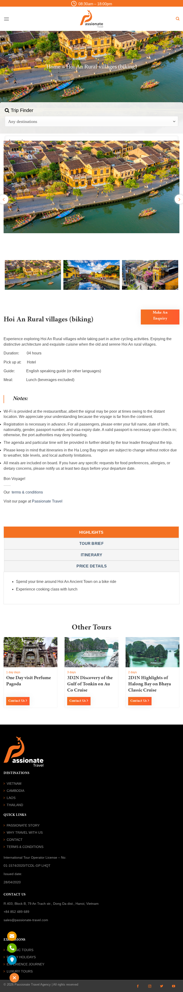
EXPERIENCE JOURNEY (25, 964)
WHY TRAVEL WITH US (25, 832)
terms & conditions (26, 492)
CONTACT (15, 840)
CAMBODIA (15, 791)
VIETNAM (14, 783)
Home (53, 66)
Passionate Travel (47, 501)
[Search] (177, 18)
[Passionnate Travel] (91, 19)
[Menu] (6, 19)
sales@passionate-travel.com (26, 920)
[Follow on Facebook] (138, 986)
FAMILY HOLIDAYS (21, 957)
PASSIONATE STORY (23, 825)
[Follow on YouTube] (173, 986)
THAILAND (15, 805)
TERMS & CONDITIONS (25, 847)
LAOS (11, 798)
